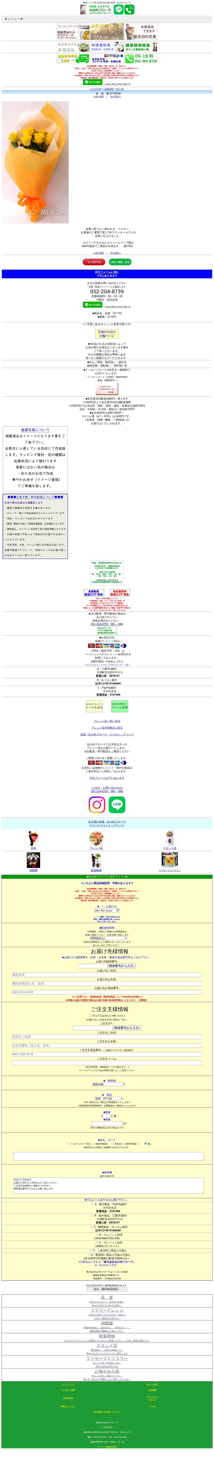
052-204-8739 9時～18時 (107, 624)
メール (152, 1406)
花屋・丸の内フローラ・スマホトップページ (107, 734)
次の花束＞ (115, 96)
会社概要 (152, 1390)
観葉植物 (96, 870)
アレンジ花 (96, 848)
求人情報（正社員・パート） (107, 1412)
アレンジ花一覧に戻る (107, 721)
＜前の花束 (98, 96)
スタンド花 (169, 848)
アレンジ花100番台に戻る (107, 727)
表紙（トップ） (68, 1406)
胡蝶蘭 (33, 870)
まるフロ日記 (152, 1384)
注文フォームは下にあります (107, 778)
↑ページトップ (68, 1384)
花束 (33, 848)
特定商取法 (68, 1398)
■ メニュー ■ (15, 19)
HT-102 (120, 89)
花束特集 (108, 89)
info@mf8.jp (111, 1447)
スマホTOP (95, 89)
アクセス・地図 (68, 1390)
